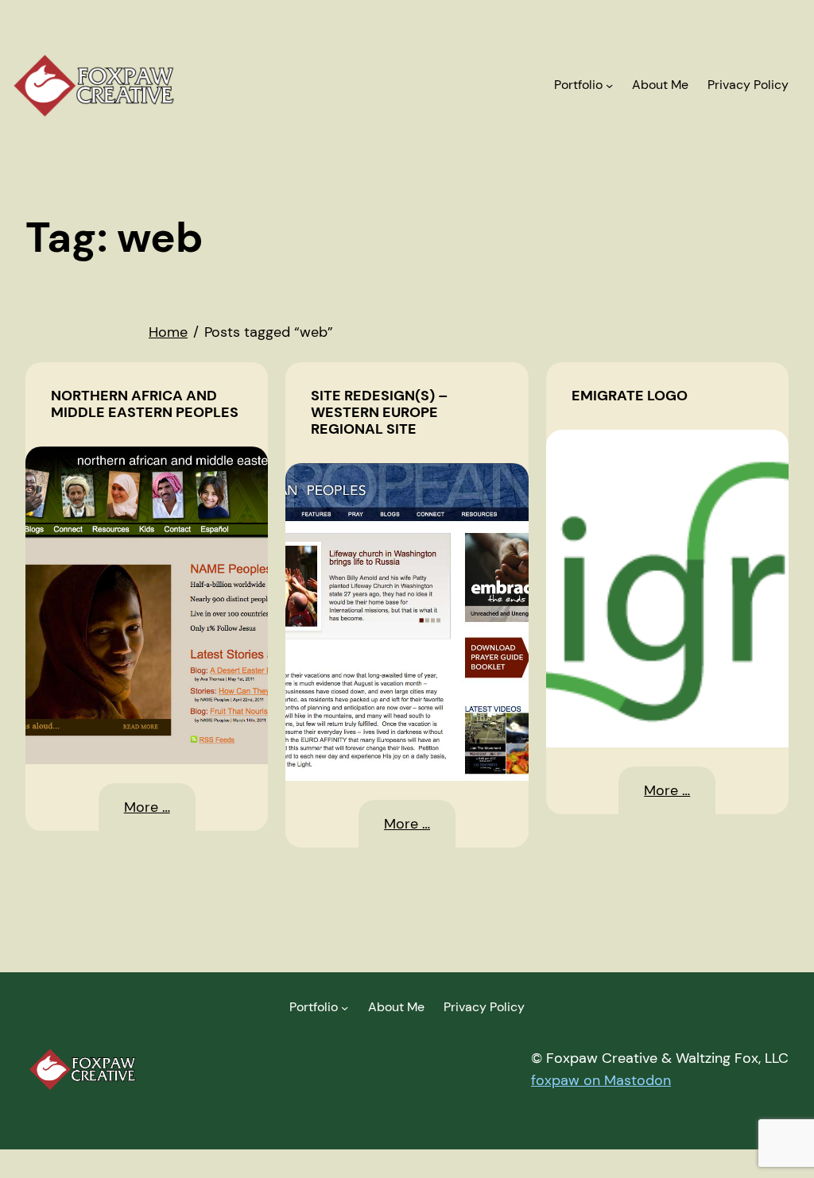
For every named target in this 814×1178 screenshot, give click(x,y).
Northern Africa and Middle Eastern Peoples (144, 404)
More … (160, 814)
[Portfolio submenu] (609, 85)
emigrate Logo (630, 396)
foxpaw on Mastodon (601, 1080)
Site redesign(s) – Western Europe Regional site (379, 413)
